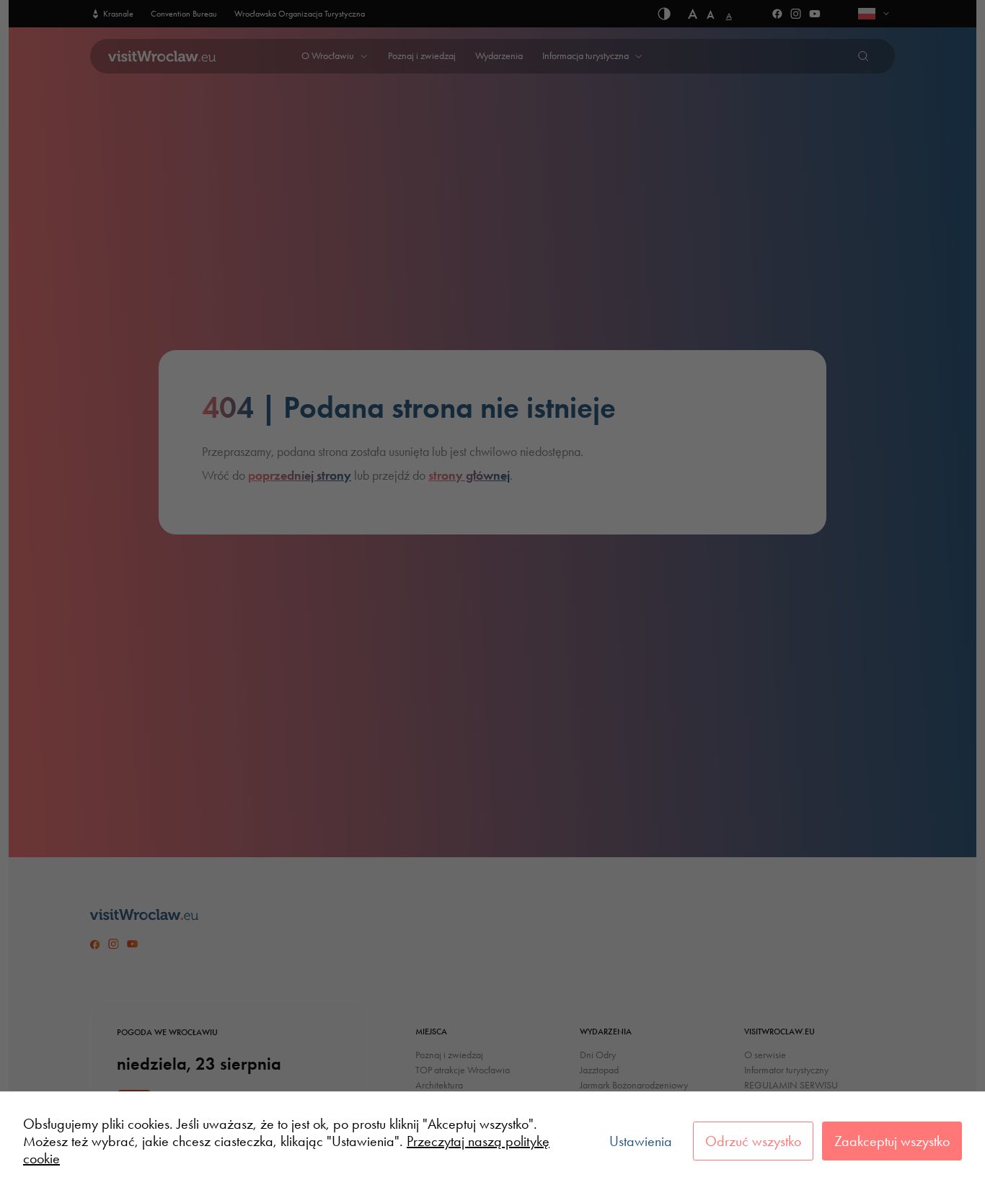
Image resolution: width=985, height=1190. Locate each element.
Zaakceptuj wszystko (892, 1141)
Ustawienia (640, 1141)
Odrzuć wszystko (753, 1141)
